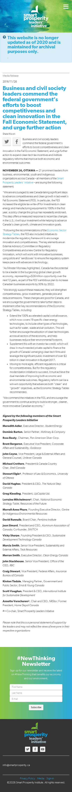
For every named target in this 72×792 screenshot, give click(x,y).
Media (40, 778)
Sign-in (50, 778)
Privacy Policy (27, 778)
